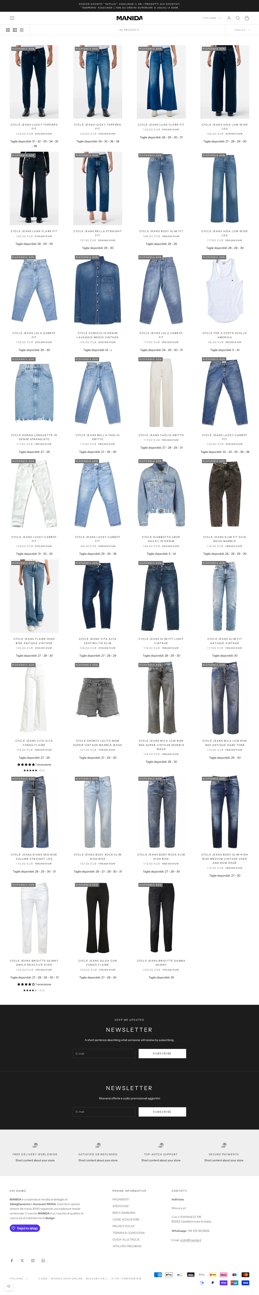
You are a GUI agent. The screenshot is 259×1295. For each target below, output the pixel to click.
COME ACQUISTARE (126, 1219)
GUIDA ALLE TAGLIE (126, 1239)
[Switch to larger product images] (8, 30)
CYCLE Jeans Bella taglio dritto (98, 437)
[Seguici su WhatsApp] (43, 1261)
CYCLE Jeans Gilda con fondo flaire (97, 962)
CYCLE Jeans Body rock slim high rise (98, 856)
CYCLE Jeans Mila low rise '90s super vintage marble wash (161, 745)
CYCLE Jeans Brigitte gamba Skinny (161, 962)
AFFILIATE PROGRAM (127, 1246)
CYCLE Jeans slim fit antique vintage (224, 640)
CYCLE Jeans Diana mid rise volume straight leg (34, 856)
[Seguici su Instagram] (33, 1261)
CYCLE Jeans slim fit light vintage (161, 640)
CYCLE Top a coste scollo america (225, 335)
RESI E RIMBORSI (124, 1213)
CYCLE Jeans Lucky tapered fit (34, 126)
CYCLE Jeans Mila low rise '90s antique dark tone (224, 742)
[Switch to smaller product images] (15, 30)
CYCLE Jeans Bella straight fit (97, 233)
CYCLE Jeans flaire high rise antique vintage (34, 640)
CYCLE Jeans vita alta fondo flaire (34, 742)
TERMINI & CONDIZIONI (129, 1233)
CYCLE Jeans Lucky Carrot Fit (225, 437)
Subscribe (162, 1053)
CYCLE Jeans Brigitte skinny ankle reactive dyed (34, 962)
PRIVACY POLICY (124, 1226)
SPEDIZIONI (121, 1206)
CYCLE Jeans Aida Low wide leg (225, 126)
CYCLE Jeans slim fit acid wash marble (225, 539)
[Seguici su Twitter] (22, 1261)
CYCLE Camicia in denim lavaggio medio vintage (98, 335)
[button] (26, 764)
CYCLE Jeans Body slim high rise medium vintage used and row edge (224, 858)
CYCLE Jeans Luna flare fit (161, 124)
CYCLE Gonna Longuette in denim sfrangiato (34, 437)
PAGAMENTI (121, 1199)
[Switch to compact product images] (21, 30)
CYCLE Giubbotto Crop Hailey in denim (161, 539)
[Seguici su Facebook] (12, 1261)
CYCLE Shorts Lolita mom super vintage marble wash (97, 742)
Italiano (210, 18)
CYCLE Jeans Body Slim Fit (161, 231)
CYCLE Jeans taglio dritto (161, 435)
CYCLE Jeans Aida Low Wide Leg (225, 233)
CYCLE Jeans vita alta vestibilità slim (98, 640)
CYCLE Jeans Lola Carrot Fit (34, 335)
